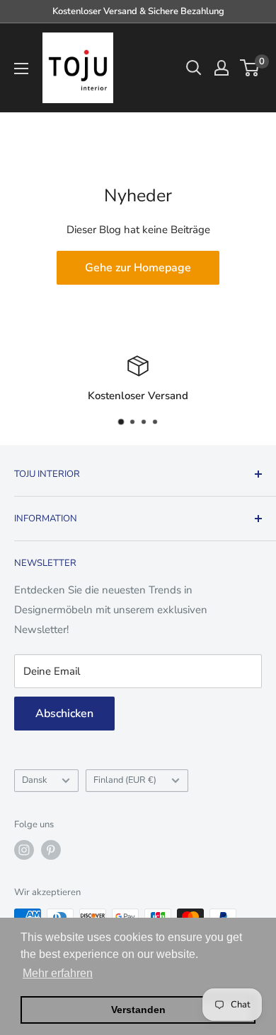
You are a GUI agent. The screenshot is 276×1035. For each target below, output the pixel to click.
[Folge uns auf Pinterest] (51, 850)
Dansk (34, 780)
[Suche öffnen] (194, 68)
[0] (250, 67)
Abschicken (64, 713)
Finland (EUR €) (124, 780)
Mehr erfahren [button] (58, 973)
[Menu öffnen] (21, 68)
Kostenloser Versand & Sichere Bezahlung (138, 11)
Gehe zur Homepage (138, 268)
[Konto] (221, 68)
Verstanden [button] (138, 1009)
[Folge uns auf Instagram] (24, 850)
